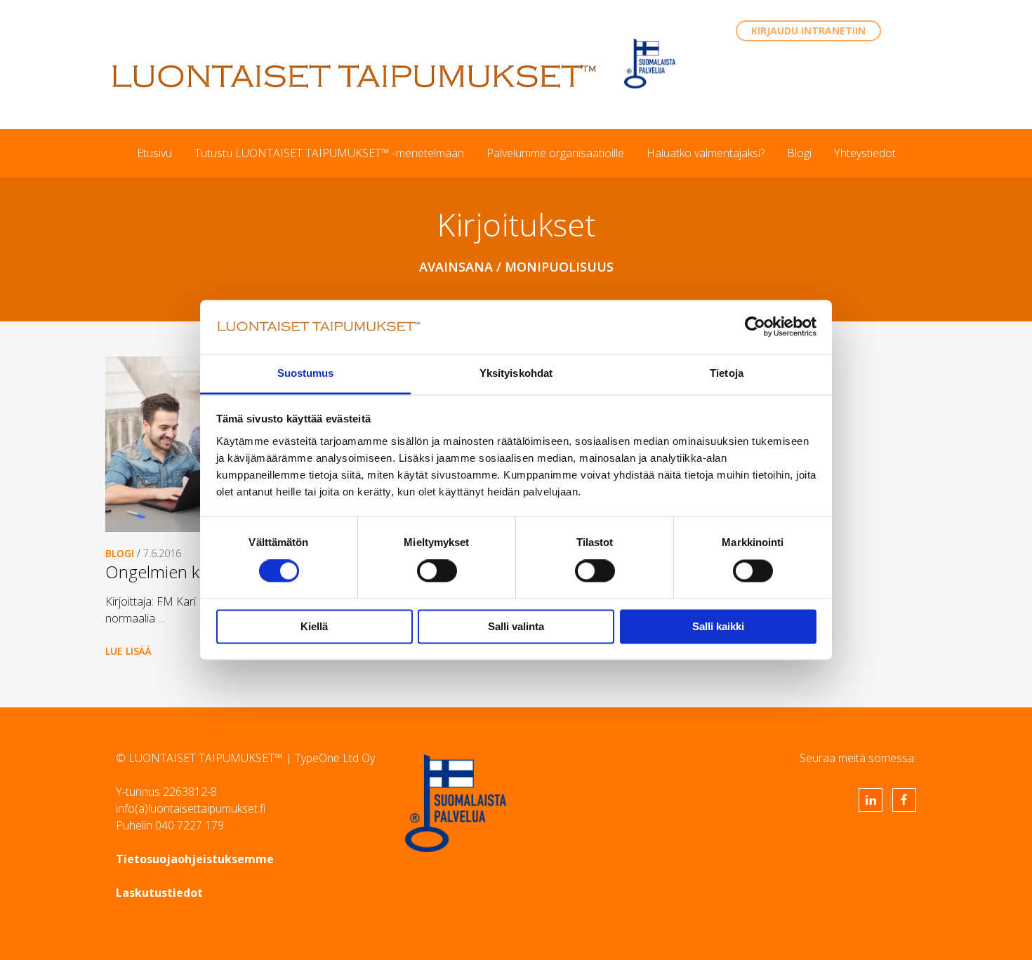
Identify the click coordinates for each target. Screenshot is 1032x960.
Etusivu (154, 153)
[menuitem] (154, 153)
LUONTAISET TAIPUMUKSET (354, 76)
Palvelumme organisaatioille (555, 153)
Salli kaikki (718, 626)
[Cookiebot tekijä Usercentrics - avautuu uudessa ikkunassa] (755, 327)
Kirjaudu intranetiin (808, 30)
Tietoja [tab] (726, 373)
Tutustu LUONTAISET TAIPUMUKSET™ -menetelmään (329, 153)
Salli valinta (516, 626)
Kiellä (314, 626)
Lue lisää (128, 651)
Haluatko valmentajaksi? (706, 153)
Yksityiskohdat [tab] (516, 373)
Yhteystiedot (865, 153)
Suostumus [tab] (305, 373)
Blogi (799, 153)
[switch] (437, 571)
